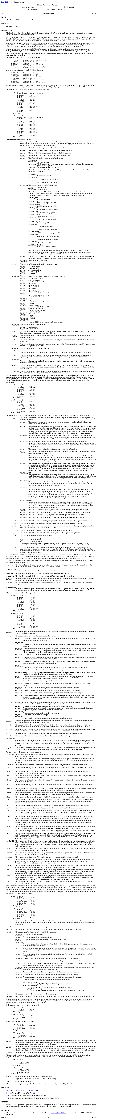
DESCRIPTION (7, 30)
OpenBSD (5, 2)
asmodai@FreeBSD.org (58, 1113)
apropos (71, 7)
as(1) (8, 1090)
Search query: (27, 7)
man (66, 7)
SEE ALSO (5, 1088)
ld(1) (17, 1090)
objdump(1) (23, 1090)
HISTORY (4, 1102)
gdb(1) (13, 1090)
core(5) (37, 1090)
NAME (3, 17)
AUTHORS (5, 1110)
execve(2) (31, 1090)
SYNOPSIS (5, 24)
